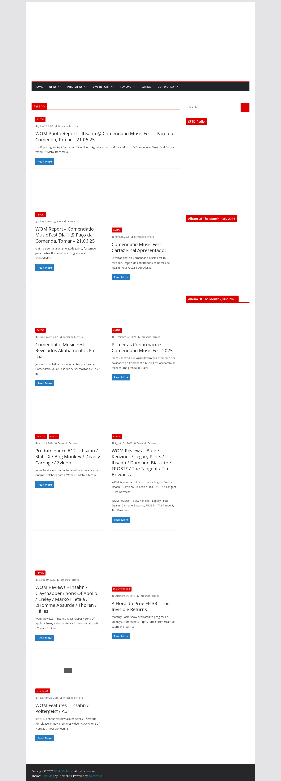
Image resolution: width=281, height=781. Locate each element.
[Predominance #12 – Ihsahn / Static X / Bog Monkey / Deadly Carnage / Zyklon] (67, 416)
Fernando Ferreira (68, 126)
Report (41, 214)
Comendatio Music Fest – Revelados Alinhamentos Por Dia (65, 350)
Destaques (42, 691)
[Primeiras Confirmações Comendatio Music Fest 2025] (144, 310)
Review (53, 436)
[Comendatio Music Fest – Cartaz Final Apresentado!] (144, 202)
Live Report (101, 87)
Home (39, 87)
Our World (166, 87)
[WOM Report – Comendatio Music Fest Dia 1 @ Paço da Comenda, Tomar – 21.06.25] (67, 194)
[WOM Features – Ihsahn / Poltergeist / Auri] (67, 670)
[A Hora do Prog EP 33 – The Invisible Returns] (144, 560)
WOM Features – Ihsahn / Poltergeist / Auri (62, 708)
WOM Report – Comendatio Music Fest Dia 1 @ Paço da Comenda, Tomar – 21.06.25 (65, 235)
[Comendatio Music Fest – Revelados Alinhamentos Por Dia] (67, 310)
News (53, 87)
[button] (59, 86)
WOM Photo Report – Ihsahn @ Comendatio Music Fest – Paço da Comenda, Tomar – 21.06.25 (104, 136)
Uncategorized (121, 589)
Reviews (125, 87)
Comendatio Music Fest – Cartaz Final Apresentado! (139, 247)
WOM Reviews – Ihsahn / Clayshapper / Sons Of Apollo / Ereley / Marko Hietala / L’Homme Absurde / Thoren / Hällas (66, 599)
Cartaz (146, 87)
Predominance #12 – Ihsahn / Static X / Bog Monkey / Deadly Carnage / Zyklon (67, 456)
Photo (40, 119)
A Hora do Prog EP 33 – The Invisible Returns (141, 606)
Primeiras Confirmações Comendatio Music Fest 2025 (142, 347)
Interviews (75, 87)
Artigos (41, 436)
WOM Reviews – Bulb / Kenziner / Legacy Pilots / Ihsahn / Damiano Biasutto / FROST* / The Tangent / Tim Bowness (141, 462)
